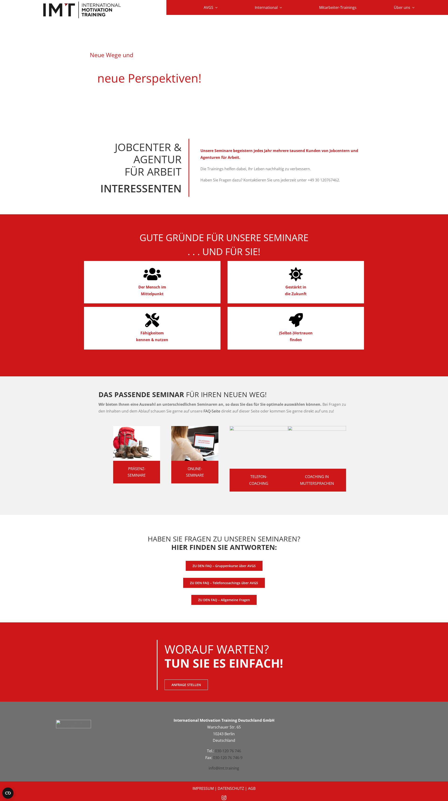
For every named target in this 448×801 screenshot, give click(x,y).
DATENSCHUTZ (231, 788)
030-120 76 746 (228, 750)
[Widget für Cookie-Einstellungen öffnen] (8, 793)
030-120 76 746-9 (227, 757)
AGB (252, 788)
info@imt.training (224, 768)
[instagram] (224, 797)
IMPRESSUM (203, 788)
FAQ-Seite (211, 411)
